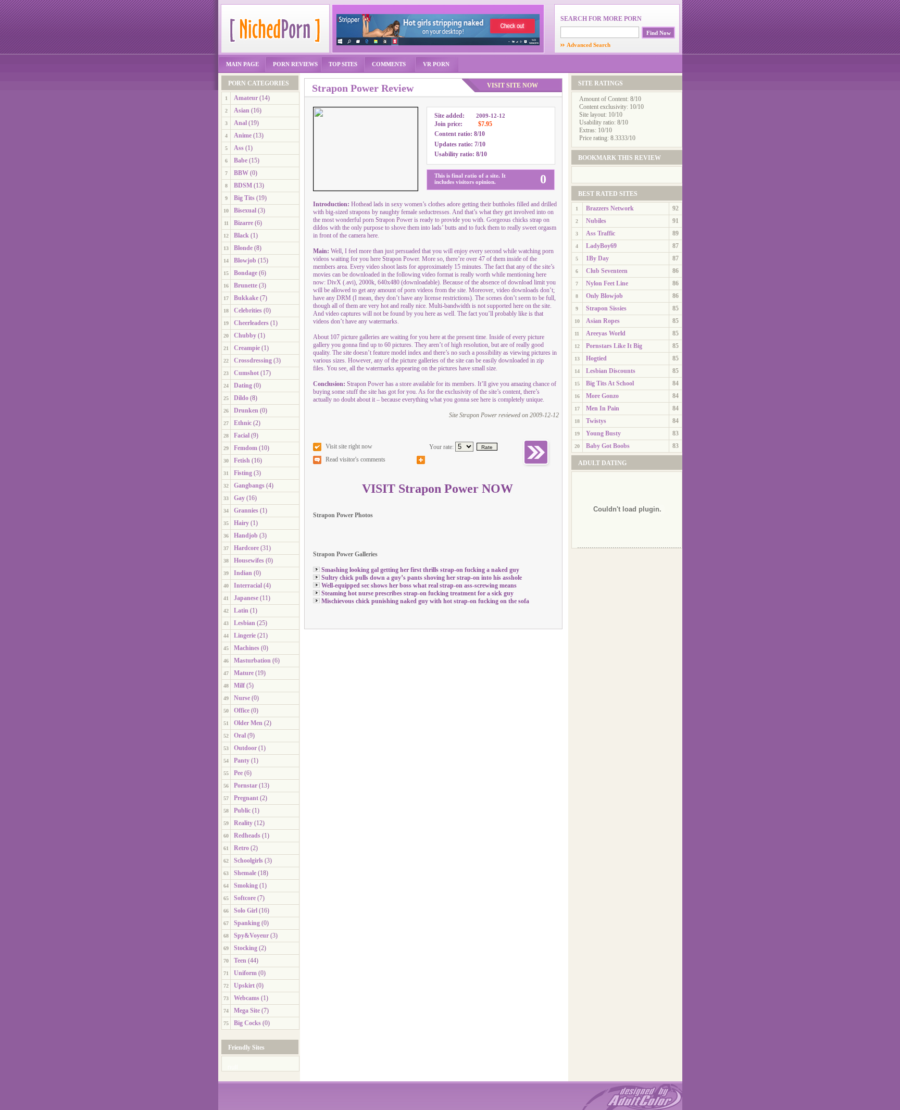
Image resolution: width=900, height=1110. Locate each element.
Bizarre (243, 223)
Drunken (246, 410)
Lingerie (245, 635)
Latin (241, 610)
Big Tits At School (610, 383)
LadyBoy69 (601, 246)
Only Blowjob (604, 296)
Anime (243, 135)
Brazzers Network (610, 208)
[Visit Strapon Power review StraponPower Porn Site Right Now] (537, 466)
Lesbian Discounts (610, 371)
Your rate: (441, 447)
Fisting (243, 473)
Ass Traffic (600, 233)
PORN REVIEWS (295, 64)
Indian (243, 573)
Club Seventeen (607, 271)
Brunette (245, 285)
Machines (246, 648)
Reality (243, 823)
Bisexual (245, 210)
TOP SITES (343, 64)
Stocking (245, 948)
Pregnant (246, 798)
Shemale (245, 873)
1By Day (597, 258)
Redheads (247, 835)
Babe (240, 160)
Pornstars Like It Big (614, 346)
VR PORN (436, 64)
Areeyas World (606, 333)
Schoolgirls (248, 860)
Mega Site (247, 1010)
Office (241, 710)
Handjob (246, 535)
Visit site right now (349, 446)
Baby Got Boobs (608, 446)
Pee (238, 773)
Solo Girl (245, 910)
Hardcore (246, 548)
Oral (240, 735)
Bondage (245, 273)
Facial (241, 435)
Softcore (245, 898)
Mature (244, 673)
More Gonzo (602, 396)
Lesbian (244, 623)
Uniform (245, 973)
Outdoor (245, 748)
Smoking (246, 885)
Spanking (247, 923)
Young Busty (603, 433)
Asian (241, 110)
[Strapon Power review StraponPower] (365, 188)
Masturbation (252, 660)
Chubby (245, 335)
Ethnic (243, 423)
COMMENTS (389, 64)
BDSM (243, 185)
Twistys (596, 421)
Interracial (248, 585)
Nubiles (596, 221)
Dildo (241, 398)
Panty (241, 760)
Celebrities (248, 310)
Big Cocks (247, 1023)
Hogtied (596, 358)
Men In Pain (602, 408)
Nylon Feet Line (607, 283)
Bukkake (246, 298)
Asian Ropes (603, 321)
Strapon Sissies (606, 308)
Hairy (241, 523)
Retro (241, 848)
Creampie (247, 348)
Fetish (242, 460)
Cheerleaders (251, 323)
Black (241, 235)
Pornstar (245, 785)
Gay (239, 498)
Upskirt (244, 985)
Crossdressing (253, 360)
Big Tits (244, 198)
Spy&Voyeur (251, 935)
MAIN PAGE (242, 64)
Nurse (242, 698)
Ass (239, 148)
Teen (240, 960)
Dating (243, 385)
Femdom (245, 448)
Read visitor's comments (355, 459)
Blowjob (245, 260)
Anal (240, 123)
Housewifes (249, 560)
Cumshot (246, 373)
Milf (239, 685)
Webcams (246, 998)
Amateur (246, 98)
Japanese (246, 598)
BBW (241, 173)
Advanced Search (585, 45)
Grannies (246, 510)
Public (242, 810)
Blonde (243, 248)
